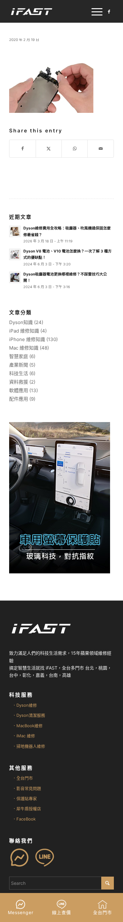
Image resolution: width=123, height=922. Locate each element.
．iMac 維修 (23, 735)
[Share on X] (49, 148)
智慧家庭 (18, 356)
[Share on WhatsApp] (74, 148)
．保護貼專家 (24, 798)
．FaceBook (24, 818)
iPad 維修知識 (24, 331)
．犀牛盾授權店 (26, 808)
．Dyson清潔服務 (28, 715)
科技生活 (18, 373)
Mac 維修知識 (23, 348)
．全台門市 (22, 777)
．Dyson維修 (24, 705)
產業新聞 (18, 365)
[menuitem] (93, 11)
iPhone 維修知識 (27, 339)
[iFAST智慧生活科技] (51, 11)
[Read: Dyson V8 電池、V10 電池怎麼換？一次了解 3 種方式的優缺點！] (14, 254)
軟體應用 (18, 390)
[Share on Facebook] (22, 148)
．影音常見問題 (26, 788)
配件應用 (18, 399)
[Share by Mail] (100, 148)
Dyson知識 (21, 322)
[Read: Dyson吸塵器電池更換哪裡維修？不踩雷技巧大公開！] (14, 277)
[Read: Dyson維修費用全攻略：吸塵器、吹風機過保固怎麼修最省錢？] (14, 231)
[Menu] (93, 11)
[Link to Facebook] (109, 11)
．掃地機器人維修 (28, 746)
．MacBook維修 (27, 725)
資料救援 (18, 382)
